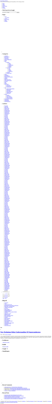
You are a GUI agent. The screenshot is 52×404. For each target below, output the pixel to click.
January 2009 (6, 273)
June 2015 (6, 203)
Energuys (6, 390)
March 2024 (6, 107)
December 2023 (7, 110)
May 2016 (6, 193)
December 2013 (7, 219)
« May (3, 298)
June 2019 (6, 159)
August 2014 (6, 212)
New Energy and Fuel (4, 0)
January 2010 (6, 262)
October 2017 (6, 177)
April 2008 (6, 281)
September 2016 (7, 189)
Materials (5, 78)
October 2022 (6, 123)
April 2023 (6, 117)
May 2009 (6, 269)
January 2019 (6, 164)
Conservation (6, 58)
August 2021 (6, 135)
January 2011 (6, 251)
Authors (7, 17)
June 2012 (6, 236)
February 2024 (6, 108)
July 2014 (6, 213)
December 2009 (7, 263)
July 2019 (6, 158)
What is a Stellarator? (12, 390)
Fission (5, 60)
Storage (5, 94)
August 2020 (6, 146)
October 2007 (6, 287)
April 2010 (6, 259)
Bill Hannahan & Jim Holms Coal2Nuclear (11, 305)
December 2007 (7, 285)
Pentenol (10, 66)
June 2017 (6, 181)
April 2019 (6, 161)
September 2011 (7, 244)
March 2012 (6, 238)
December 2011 (7, 241)
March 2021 (6, 140)
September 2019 (7, 156)
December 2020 (7, 143)
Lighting (5, 77)
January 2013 (6, 229)
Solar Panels (8, 90)
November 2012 (7, 231)
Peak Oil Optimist (7, 318)
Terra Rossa (6, 324)
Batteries (7, 95)
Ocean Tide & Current (8, 80)
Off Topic (6, 81)
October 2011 (6, 243)
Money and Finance (7, 79)
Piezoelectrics (8, 86)
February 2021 (6, 141)
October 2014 (6, 210)
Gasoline (10, 70)
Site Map (5, 21)
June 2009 (6, 268)
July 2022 (6, 125)
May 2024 (6, 105)
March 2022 (6, 129)
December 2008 (7, 274)
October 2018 (6, 166)
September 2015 (7, 200)
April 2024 (6, 106)
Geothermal (6, 75)
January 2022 (6, 131)
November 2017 (7, 176)
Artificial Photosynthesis (10, 88)
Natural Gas (10, 71)
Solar (5, 87)
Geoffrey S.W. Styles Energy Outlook (10, 311)
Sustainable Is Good (7, 323)
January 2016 (6, 196)
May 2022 (6, 127)
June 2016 (6, 192)
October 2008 (6, 276)
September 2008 (7, 277)
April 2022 (6, 128)
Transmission (6, 99)
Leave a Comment (8, 334)
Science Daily (6, 321)
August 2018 (6, 168)
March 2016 (6, 195)
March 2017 (6, 184)
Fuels (5, 61)
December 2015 (7, 197)
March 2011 (6, 249)
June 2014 (6, 214)
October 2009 (6, 265)
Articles (3, 5)
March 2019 (6, 162)
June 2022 (6, 126)
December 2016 (7, 186)
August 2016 (6, 190)
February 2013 (6, 228)
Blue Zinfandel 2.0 (31, 401)
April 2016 (6, 194)
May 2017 (6, 182)
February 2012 (6, 239)
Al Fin (5, 303)
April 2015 (6, 205)
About (3, 4)
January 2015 (6, 207)
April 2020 (6, 150)
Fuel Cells (8, 85)
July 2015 (6, 202)
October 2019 (6, 155)
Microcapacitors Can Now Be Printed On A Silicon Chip (13, 398)
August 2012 (6, 234)
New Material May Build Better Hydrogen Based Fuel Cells (20, 388)
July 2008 (6, 278)
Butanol (10, 64)
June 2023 (6, 115)
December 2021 (7, 132)
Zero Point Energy (7, 101)
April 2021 (6, 139)
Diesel (10, 69)
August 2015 (6, 201)
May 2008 (6, 280)
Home (3, 3)
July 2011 (6, 246)
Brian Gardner (40, 401)
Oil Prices (6, 317)
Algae (9, 63)
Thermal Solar (8, 92)
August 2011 (6, 245)
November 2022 (7, 122)
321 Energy (6, 302)
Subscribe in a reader (6, 342)
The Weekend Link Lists (8, 98)
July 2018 (6, 169)
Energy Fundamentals (7, 59)
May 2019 (6, 160)
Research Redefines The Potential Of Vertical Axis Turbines (14, 395)
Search (3, 7)
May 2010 (6, 258)
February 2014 (6, 217)
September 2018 (7, 167)
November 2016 (7, 187)
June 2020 (6, 148)
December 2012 (7, 230)
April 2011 (6, 248)
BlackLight (6, 57)
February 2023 (6, 119)
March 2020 (6, 151)
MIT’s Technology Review (8, 315)
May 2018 (6, 171)
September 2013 (7, 222)
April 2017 (6, 183)
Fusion (5, 74)
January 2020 (6, 153)
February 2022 (6, 130)
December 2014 (7, 208)
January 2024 (6, 109)
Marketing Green (7, 314)
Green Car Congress (7, 313)
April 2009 (6, 270)
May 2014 (6, 215)
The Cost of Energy (7, 325)
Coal (9, 68)
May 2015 (6, 204)
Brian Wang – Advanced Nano (9, 306)
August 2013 (6, 223)
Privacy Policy (4, 6)
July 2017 (6, 180)
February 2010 (6, 261)
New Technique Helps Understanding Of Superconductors (20, 332)
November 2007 (7, 286)
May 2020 (6, 149)
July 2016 (6, 191)
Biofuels (7, 62)
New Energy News (7, 316)
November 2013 (7, 220)
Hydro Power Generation (8, 76)
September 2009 (7, 266)
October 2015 (6, 199)
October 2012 (6, 232)
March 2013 (6, 227)
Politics (5, 83)
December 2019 (7, 154)
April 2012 (6, 237)
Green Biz (6, 312)
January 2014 (6, 218)
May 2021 (6, 138)
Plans (5, 82)
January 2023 (6, 120)
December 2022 (7, 121)
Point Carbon (6, 319)
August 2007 (6, 288)
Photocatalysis (8, 89)
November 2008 (7, 275)
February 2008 (6, 283)
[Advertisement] (6, 37)
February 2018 (6, 174)
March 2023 (6, 118)
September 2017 (7, 178)
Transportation (6, 100)
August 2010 (6, 256)
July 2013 (6, 224)
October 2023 (6, 112)
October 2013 (6, 221)
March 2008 (6, 282)
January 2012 (6, 240)
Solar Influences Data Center (9, 322)
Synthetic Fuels (8, 73)
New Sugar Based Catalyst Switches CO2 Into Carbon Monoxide (15, 397)
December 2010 (7, 252)
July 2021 (6, 136)
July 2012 (6, 235)
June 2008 (6, 279)
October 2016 (6, 188)
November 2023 (7, 111)
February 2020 (6, 152)
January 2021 (6, 142)
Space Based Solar (9, 91)
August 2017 (6, 179)
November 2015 (7, 198)
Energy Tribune (6, 309)
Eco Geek (6, 308)
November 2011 (7, 242)
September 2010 (7, 255)
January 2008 (6, 284)
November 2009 (7, 264)
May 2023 (6, 116)
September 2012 (7, 233)
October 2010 (6, 254)
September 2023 (7, 113)
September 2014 (7, 211)
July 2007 (6, 289)
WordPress (23, 401)
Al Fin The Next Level (8, 304)
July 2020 (6, 147)
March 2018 (6, 173)
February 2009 (6, 272)
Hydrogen (8, 72)
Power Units (6, 84)
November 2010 (7, 253)
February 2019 (6, 163)
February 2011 (6, 250)
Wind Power (8, 93)
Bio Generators (6, 56)
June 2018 (6, 170)
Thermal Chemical (9, 97)
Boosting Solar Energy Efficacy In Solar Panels (12, 396)
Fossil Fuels (8, 67)
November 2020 (7, 144)
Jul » (6, 298)
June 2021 (6, 137)
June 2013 (6, 225)
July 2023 (6, 114)
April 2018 (6, 172)
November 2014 (7, 209)
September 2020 (7, 145)
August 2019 (6, 157)
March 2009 (6, 271)
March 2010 (6, 260)
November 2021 (7, 133)
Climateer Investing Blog (8, 307)
